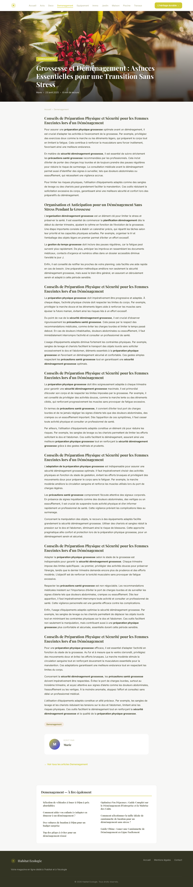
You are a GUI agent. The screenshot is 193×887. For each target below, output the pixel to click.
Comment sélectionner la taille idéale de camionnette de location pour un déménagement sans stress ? (122, 819)
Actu (42, 5)
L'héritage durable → (168, 5)
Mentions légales (162, 860)
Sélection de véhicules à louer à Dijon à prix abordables (66, 804)
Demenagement (65, 5)
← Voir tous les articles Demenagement (66, 764)
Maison (115, 5)
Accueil (32, 5)
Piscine (126, 5)
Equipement (83, 5)
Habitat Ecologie (30, 861)
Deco (51, 5)
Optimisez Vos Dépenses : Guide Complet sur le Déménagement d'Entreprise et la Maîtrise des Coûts (124, 805)
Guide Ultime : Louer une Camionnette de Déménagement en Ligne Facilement (123, 830)
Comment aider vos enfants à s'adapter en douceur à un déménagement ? (65, 814)
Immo (95, 5)
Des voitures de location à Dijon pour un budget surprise (64, 824)
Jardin (105, 5)
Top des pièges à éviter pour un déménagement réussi (59, 834)
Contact (178, 860)
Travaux (138, 5)
